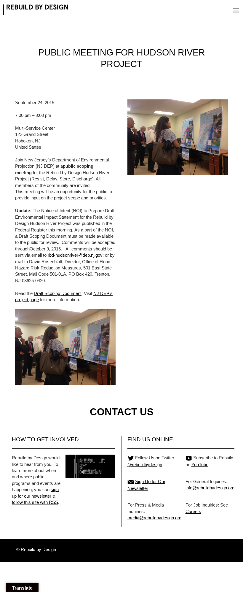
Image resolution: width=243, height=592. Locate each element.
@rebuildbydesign (144, 464)
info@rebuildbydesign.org (210, 487)
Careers (193, 511)
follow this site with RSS (35, 502)
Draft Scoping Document (57, 293)
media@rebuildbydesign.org (154, 517)
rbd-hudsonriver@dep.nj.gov (75, 255)
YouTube (199, 464)
